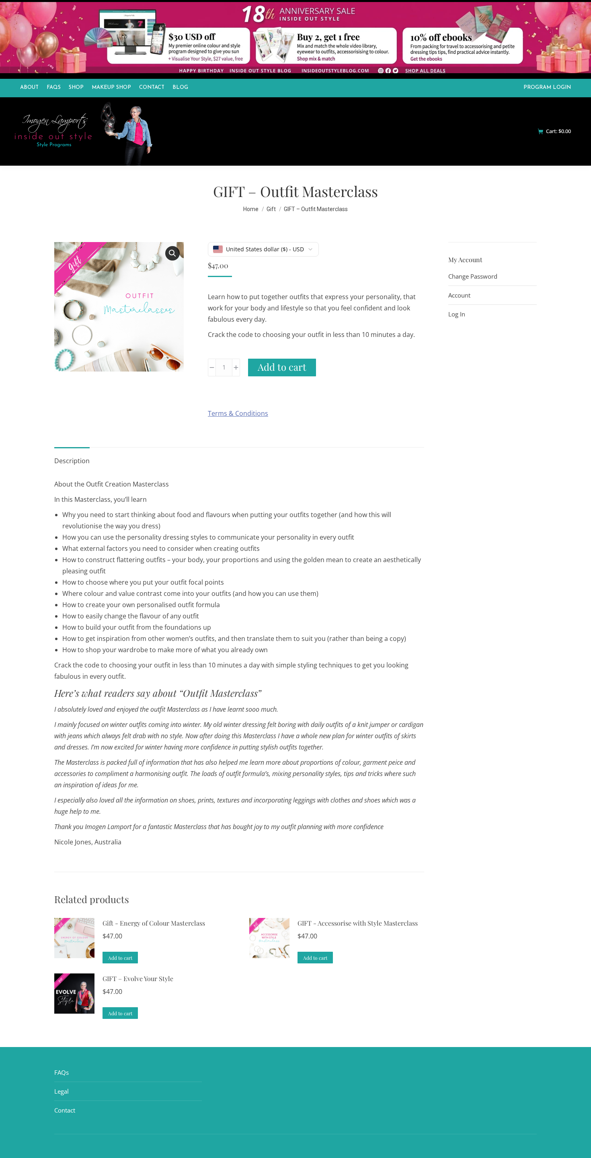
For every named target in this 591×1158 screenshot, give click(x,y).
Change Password (472, 276)
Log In (456, 314)
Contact (64, 1110)
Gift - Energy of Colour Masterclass (154, 923)
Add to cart (282, 366)
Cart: (558, 131)
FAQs (61, 1072)
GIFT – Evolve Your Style (138, 978)
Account (459, 295)
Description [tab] (72, 460)
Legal (61, 1091)
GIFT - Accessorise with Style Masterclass (358, 923)
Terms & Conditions (238, 413)
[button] (172, 253)
